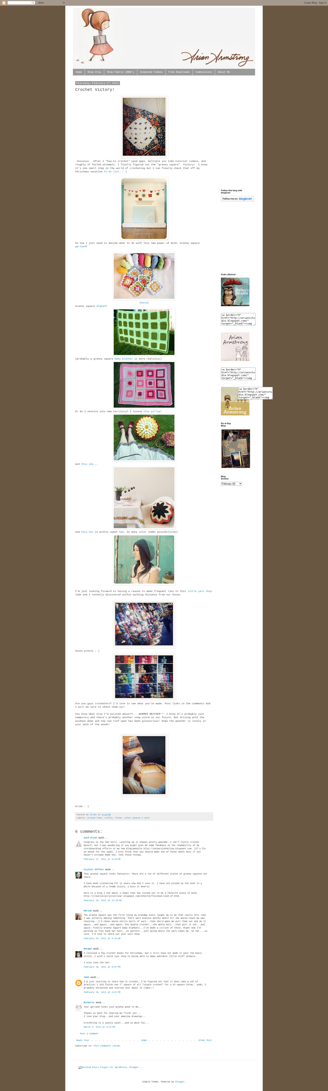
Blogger (180, 1082)
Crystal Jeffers (94, 869)
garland (80, 246)
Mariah (88, 911)
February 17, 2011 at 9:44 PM (102, 859)
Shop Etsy (94, 72)
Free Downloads (179, 72)
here (144, 302)
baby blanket (124, 358)
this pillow (152, 411)
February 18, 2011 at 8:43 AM (102, 938)
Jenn (86, 977)
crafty (109, 818)
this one (87, 464)
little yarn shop (200, 591)
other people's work (137, 818)
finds (118, 818)
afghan (101, 306)
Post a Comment (89, 1033)
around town (94, 818)
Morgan (88, 949)
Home (79, 72)
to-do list (111, 171)
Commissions (203, 72)
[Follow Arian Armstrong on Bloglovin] (237, 201)
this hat (87, 532)
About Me (224, 72)
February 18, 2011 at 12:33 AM (103, 900)
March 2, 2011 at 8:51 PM (99, 1027)
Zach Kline (90, 838)
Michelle (89, 1002)
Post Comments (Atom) (107, 1046)
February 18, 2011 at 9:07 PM (102, 967)
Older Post (205, 1040)
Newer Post (82, 1040)
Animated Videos (151, 72)
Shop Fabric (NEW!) (120, 72)
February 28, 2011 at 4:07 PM (102, 992)
